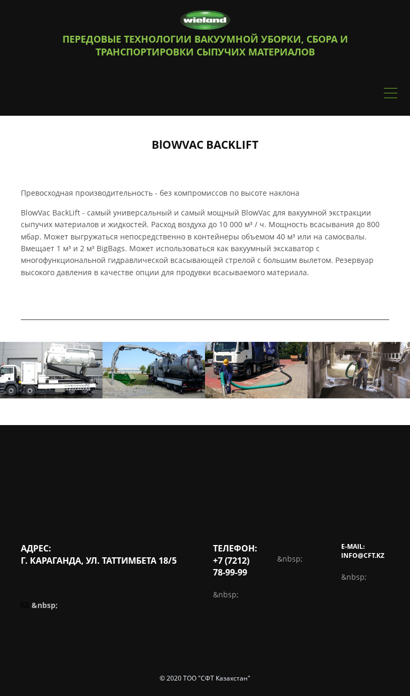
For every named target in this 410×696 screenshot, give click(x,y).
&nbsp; (44, 605)
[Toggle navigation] (390, 94)
